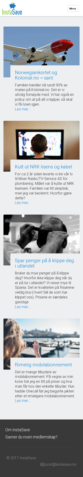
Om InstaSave (17, 430)
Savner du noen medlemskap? (31, 437)
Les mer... (23, 109)
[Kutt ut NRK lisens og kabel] (41, 146)
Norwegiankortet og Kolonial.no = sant (36, 75)
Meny (72, 8)
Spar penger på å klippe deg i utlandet (44, 263)
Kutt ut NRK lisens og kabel (43, 167)
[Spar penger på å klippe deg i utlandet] (41, 240)
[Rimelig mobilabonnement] (41, 344)
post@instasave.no (60, 464)
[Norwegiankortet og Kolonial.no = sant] (41, 52)
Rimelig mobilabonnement (43, 365)
